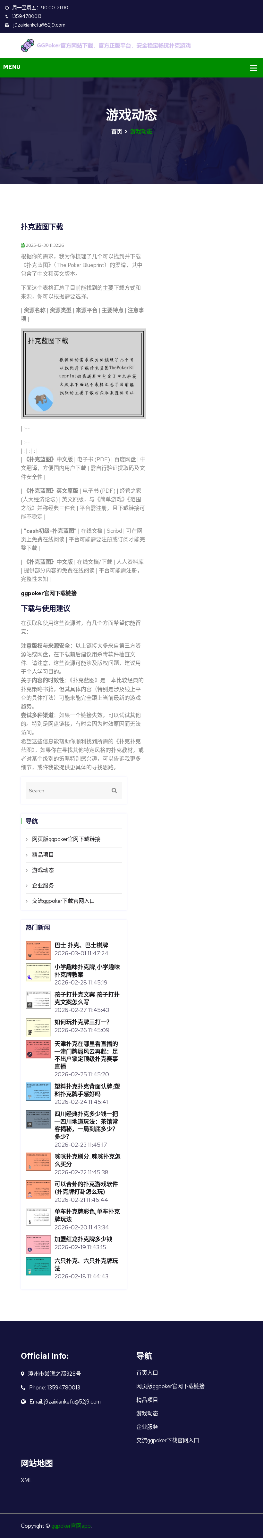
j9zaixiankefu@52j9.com (38, 25)
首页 (116, 131)
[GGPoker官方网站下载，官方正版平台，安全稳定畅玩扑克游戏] (131, 44)
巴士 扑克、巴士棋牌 (81, 945)
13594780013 (26, 16)
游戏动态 (43, 870)
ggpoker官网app (71, 1525)
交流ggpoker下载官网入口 (63, 900)
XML (27, 1480)
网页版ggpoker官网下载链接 (66, 839)
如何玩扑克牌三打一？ (83, 1022)
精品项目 (43, 854)
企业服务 (43, 885)
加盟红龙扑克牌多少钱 (83, 1239)
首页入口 (147, 1372)
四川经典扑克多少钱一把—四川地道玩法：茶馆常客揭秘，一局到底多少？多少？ (86, 1125)
